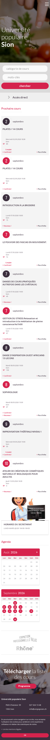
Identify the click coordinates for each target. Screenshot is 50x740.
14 (4, 611)
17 (20, 611)
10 (20, 607)
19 (31, 611)
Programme (24, 686)
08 (10, 607)
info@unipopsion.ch (38, 709)
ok (25, 735)
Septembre (14, 593)
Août (10, 552)
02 (15, 603)
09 (15, 607)
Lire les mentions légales (12, 729)
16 (15, 611)
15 (10, 611)
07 (4, 607)
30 (15, 619)
